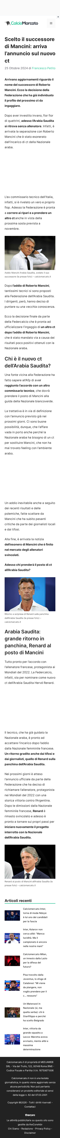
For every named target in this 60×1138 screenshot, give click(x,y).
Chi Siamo (13, 1128)
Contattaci (30, 1106)
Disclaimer (30, 1132)
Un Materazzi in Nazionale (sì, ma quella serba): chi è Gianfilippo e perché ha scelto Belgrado (34, 1012)
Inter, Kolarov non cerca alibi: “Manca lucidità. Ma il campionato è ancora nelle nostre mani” (35, 938)
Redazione (27, 1128)
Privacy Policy (42, 1128)
